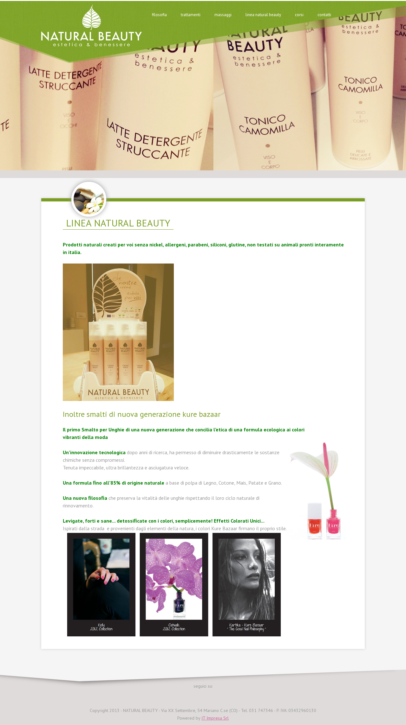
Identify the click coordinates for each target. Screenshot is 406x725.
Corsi (299, 14)
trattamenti (190, 14)
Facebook (195, 696)
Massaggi (223, 14)
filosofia (159, 14)
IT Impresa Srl (215, 718)
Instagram (211, 696)
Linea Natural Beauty (263, 14)
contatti (324, 14)
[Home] (91, 44)
